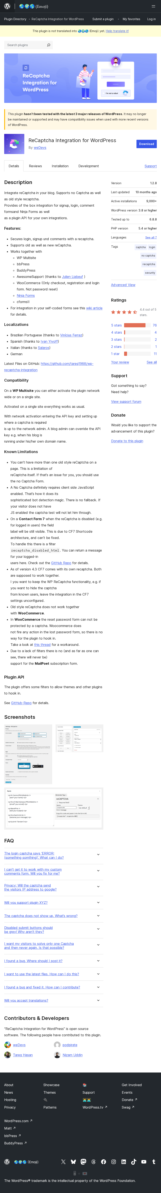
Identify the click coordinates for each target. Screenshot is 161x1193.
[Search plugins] (48, 45)
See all (152, 362)
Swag (128, 1107)
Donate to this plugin (127, 441)
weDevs (40, 147)
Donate (130, 1100)
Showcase (51, 1085)
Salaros (43, 348)
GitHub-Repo (21, 703)
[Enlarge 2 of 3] (98, 730)
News (8, 1092)
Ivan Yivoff (49, 341)
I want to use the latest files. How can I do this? (41, 974)
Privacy (10, 1107)
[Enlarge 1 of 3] (46, 730)
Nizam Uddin (73, 1055)
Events (127, 1092)
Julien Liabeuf (72, 277)
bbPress (12, 1136)
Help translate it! (117, 31)
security (150, 272)
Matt (10, 1128)
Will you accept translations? (26, 1001)
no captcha (148, 255)
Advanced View (123, 285)
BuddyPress (15, 1143)
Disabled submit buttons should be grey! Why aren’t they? (28, 930)
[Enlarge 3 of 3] (98, 793)
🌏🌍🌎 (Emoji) (26, 1162)
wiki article (94, 308)
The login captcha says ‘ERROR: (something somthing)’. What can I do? (34, 855)
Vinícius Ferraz (71, 335)
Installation (60, 166)
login (152, 247)
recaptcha (149, 264)
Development (88, 166)
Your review (120, 362)
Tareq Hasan (23, 1055)
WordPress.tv (95, 1107)
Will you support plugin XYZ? (26, 903)
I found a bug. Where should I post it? (33, 961)
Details (14, 166)
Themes (49, 1092)
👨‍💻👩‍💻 (87, 1100)
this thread (42, 644)
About (8, 1085)
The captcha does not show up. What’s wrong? (41, 916)
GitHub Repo (61, 563)
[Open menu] (154, 6)
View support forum (126, 401)
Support (151, 166)
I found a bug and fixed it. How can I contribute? (42, 987)
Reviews (35, 166)
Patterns (50, 1107)
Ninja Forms (26, 295)
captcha (141, 247)
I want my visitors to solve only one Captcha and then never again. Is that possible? (39, 946)
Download (146, 144)
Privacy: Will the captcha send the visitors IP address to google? (30, 887)
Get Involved (132, 1085)
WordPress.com (18, 1121)
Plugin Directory (15, 19)
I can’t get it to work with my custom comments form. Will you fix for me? (33, 872)
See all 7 (151, 237)
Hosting (10, 1100)
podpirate (70, 1045)
